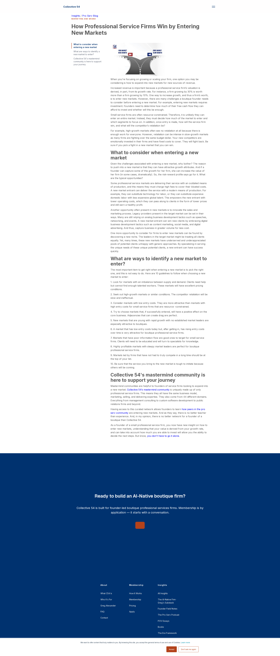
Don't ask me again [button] (188, 649)
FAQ (102, 611)
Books (161, 627)
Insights (75, 15)
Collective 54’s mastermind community (148, 389)
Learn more (185, 642)
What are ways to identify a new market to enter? (87, 53)
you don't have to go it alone (163, 435)
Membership (135, 599)
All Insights (163, 593)
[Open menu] (213, 7)
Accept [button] (171, 649)
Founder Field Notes (167, 608)
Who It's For (106, 599)
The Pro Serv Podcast (168, 615)
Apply (132, 611)
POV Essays (163, 621)
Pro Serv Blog (90, 15)
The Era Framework (167, 633)
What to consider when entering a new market (86, 45)
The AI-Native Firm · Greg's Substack (167, 601)
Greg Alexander (108, 605)
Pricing (132, 605)
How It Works (135, 593)
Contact (104, 617)
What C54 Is (106, 593)
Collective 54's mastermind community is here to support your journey (87, 61)
